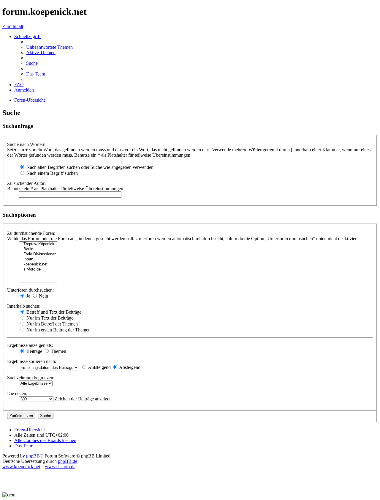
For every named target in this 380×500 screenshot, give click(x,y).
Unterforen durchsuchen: (30, 290)
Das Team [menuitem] (35, 73)
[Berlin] (38, 249)
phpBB (33, 455)
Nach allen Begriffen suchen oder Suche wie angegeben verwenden (89, 167)
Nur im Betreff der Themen (51, 323)
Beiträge (33, 351)
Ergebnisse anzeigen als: (30, 345)
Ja (27, 295)
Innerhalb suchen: (23, 306)
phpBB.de (67, 461)
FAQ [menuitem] (19, 84)
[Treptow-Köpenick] (38, 244)
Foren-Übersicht (29, 429)
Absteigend (129, 367)
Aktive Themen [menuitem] (41, 52)
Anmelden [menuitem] (24, 89)
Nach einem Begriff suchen (51, 173)
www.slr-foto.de (60, 466)
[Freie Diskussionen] (38, 254)
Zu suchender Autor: (26, 183)
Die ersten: (17, 393)
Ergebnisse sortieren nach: (31, 361)
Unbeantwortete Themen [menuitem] (49, 47)
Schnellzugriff (27, 36)
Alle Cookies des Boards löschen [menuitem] (45, 440)
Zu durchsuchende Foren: (31, 233)
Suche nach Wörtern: (27, 144)
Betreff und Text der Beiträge (53, 312)
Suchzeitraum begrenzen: (30, 377)
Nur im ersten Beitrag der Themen (58, 329)
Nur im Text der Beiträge (49, 317)
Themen (58, 351)
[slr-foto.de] (38, 269)
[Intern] (38, 259)
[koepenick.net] (38, 264)
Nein (43, 295)
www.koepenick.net (21, 466)
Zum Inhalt (12, 26)
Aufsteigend (99, 367)
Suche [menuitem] (32, 63)
